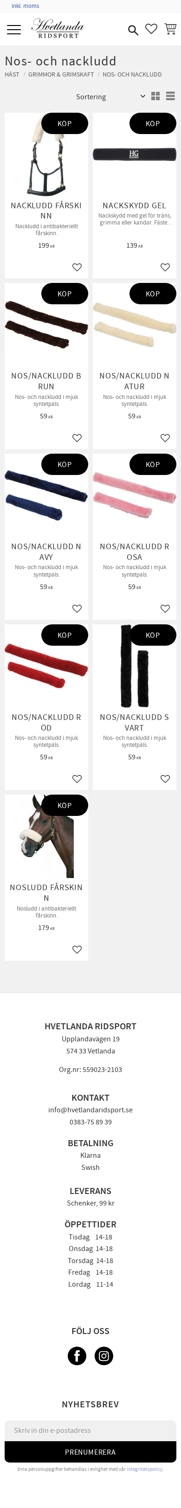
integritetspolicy (144, 1469)
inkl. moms (25, 6)
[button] (15, 30)
